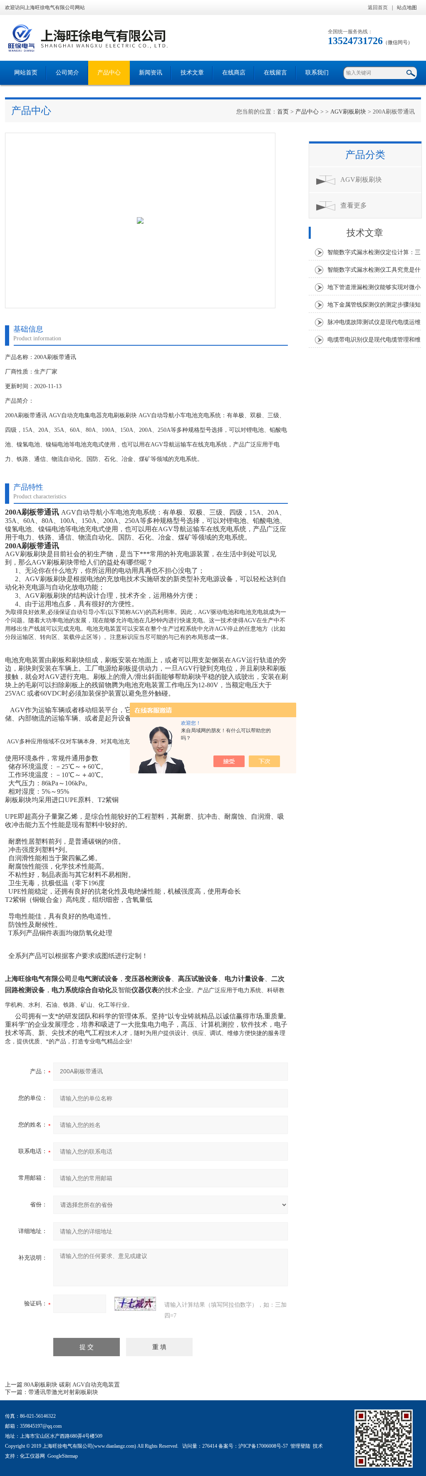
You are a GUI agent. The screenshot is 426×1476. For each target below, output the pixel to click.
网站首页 (25, 72)
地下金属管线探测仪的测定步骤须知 (374, 305)
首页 (283, 112)
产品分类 (365, 154)
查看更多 (353, 205)
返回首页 (378, 7)
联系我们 (317, 72)
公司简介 (67, 72)
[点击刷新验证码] (135, 1304)
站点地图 (407, 7)
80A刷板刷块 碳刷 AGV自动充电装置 (72, 1385)
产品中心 (109, 72)
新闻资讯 (150, 72)
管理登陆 (300, 1446)
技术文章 (192, 72)
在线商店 (233, 72)
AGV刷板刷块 (348, 112)
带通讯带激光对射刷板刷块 (63, 1392)
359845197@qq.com (41, 1426)
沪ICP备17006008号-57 (263, 1446)
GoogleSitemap (62, 1456)
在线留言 (275, 72)
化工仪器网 (32, 1456)
